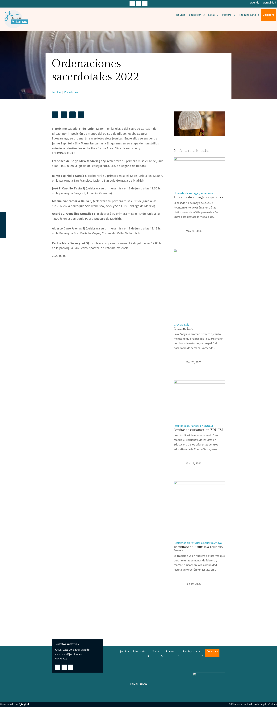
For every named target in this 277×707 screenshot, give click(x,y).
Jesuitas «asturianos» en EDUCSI (193, 426)
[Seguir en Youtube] (144, 3)
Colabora (268, 14)
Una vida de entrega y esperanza (193, 193)
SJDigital (24, 704)
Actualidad (269, 2)
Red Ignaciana (247, 14)
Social (211, 14)
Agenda (254, 2)
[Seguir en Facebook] (132, 3)
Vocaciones (71, 92)
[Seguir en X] (138, 3)
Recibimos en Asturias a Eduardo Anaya (198, 543)
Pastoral (227, 14)
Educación (195, 14)
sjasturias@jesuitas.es (68, 654)
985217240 (61, 659)
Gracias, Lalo (181, 324)
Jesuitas (180, 14)
